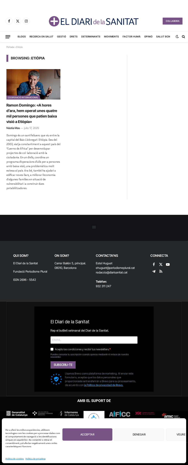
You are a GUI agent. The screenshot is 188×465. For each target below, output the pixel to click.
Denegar (139, 434)
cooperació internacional (23, 97)
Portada (10, 47)
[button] (94, 227)
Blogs (22, 36)
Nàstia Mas (13, 128)
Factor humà (131, 36)
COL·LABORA (172, 21)
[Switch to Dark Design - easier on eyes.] (177, 36)
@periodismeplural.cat (121, 268)
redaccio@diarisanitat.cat (111, 272)
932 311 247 (103, 286)
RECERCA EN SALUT (41, 36)
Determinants (90, 36)
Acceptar (87, 434)
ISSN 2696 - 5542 (24, 280)
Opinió (148, 36)
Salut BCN (163, 36)
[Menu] (8, 37)
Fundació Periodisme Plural (30, 271)
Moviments (111, 36)
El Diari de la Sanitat (25, 263)
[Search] (183, 37)
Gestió (61, 36)
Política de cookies (15, 458)
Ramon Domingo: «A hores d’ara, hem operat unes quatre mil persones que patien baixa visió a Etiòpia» (31, 113)
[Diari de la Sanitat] (94, 21)
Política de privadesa (36, 458)
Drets (74, 36)
